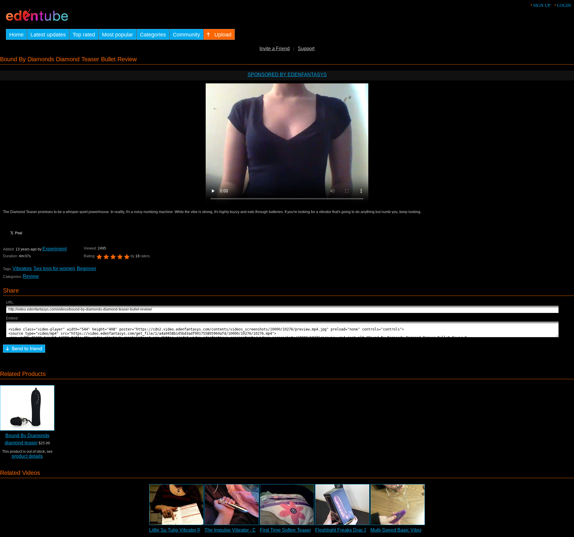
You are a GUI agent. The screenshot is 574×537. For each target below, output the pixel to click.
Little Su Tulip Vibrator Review (181, 530)
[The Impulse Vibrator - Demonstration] (232, 504)
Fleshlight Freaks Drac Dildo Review (354, 530)
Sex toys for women (54, 268)
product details (27, 456)
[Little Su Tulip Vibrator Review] (176, 504)
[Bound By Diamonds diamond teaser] (27, 407)
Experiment (54, 248)
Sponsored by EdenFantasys (287, 74)
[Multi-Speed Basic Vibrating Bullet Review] (398, 504)
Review (31, 276)
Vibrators (22, 268)
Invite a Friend (274, 48)
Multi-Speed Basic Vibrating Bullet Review (415, 530)
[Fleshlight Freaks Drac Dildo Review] (342, 504)
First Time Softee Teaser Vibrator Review (303, 530)
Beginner (86, 268)
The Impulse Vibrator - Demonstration (244, 530)
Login (564, 5)
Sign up (541, 5)
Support (306, 48)
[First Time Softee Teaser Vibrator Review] (287, 504)
